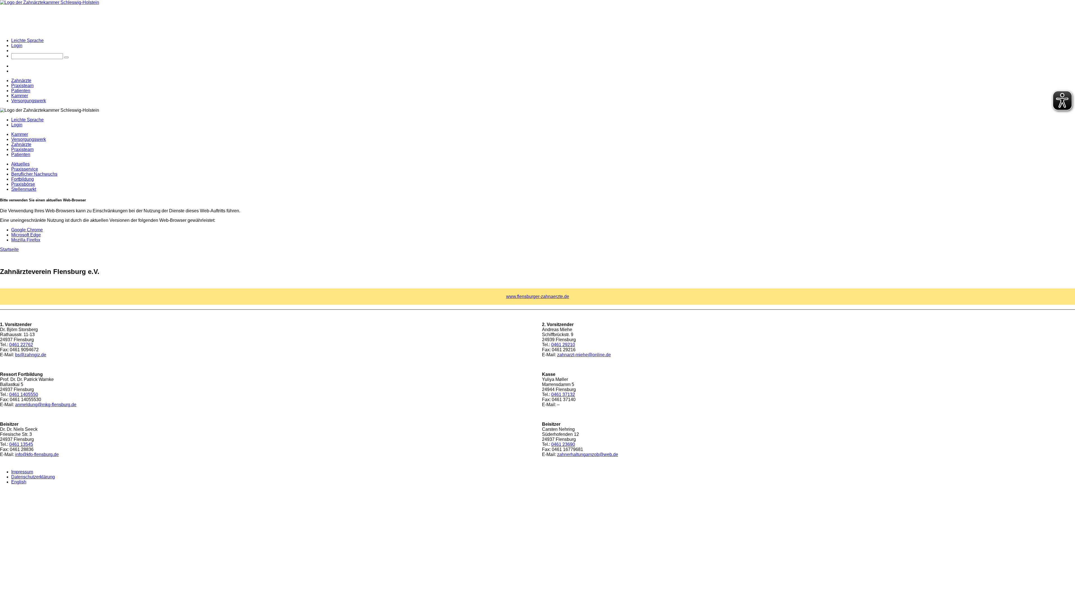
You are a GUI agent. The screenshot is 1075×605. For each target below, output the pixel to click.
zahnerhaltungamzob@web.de (587, 454)
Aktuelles (20, 164)
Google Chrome (27, 229)
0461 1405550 (23, 394)
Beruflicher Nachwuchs (34, 174)
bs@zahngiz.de (30, 354)
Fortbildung (22, 179)
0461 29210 (563, 344)
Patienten (20, 90)
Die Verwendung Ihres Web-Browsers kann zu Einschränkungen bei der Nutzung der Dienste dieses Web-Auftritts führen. (120, 210)
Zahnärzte (21, 80)
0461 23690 (563, 444)
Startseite (9, 249)
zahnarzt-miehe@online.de (584, 354)
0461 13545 (21, 444)
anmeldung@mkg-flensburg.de (45, 404)
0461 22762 (21, 344)
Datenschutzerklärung (33, 476)
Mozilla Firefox (25, 240)
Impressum (22, 471)
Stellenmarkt (23, 189)
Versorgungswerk (28, 100)
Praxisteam (22, 85)
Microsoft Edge (26, 234)
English (18, 482)
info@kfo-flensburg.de (37, 454)
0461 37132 (563, 394)
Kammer (19, 95)
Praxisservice (24, 169)
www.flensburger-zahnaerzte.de (537, 296)
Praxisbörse (23, 184)
